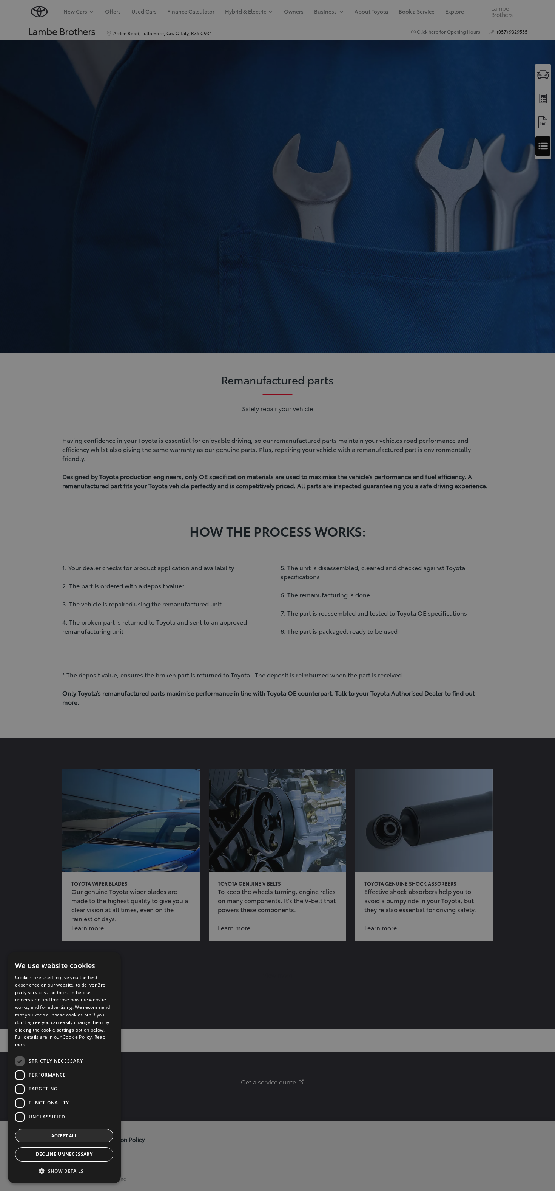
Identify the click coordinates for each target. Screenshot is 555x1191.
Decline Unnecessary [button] (64, 1154)
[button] (64, 1171)
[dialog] (64, 1067)
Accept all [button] (64, 1135)
